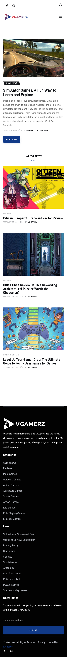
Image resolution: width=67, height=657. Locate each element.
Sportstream (10, 562)
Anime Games (11, 485)
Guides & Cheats (12, 479)
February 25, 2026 (10, 222)
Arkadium (8, 567)
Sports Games (11, 496)
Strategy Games (12, 518)
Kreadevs (8, 646)
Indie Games (10, 473)
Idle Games (9, 507)
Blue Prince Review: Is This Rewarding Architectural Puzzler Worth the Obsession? (30, 288)
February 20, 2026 (10, 367)
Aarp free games (12, 573)
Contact (7, 556)
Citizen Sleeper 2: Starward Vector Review (33, 218)
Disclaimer (9, 551)
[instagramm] (13, 5)
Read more (11, 139)
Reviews (7, 468)
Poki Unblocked (11, 579)
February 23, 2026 (10, 297)
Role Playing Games (14, 513)
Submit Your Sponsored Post (19, 534)
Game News (9, 462)
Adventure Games (12, 490)
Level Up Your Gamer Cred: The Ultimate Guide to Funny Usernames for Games (31, 361)
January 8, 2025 (10, 130)
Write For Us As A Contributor (19, 539)
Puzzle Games (11, 584)
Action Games (10, 502)
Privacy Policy (10, 545)
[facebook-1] (7, 5)
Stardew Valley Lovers (15, 590)
